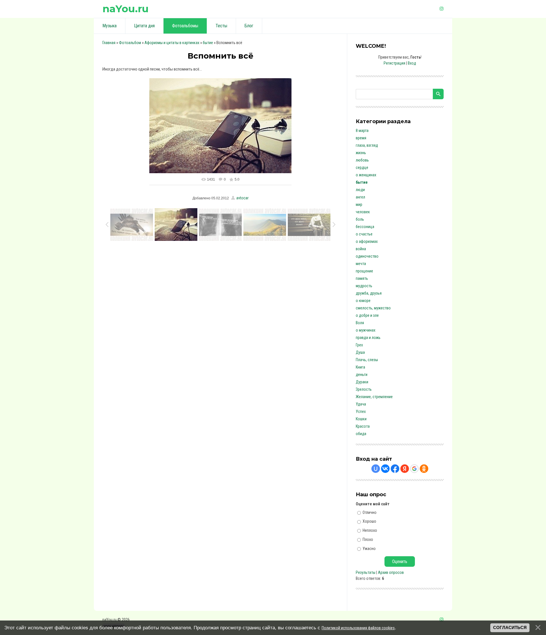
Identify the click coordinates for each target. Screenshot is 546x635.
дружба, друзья (369, 293)
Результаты (365, 572)
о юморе (363, 300)
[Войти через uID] (375, 468)
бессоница (365, 226)
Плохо (368, 539)
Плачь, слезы (367, 359)
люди (360, 189)
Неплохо (370, 530)
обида (361, 433)
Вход (412, 63)
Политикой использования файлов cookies (358, 628)
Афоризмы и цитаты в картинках (171, 42)
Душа (360, 352)
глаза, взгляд (367, 145)
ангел (360, 197)
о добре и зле (367, 315)
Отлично (370, 512)
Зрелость (364, 389)
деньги (361, 374)
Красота (363, 426)
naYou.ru (125, 9)
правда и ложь (368, 337)
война (361, 249)
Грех (359, 345)
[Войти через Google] (414, 468)
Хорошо (369, 521)
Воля (360, 322)
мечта (361, 263)
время (361, 138)
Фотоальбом (130, 42)
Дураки (362, 382)
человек (363, 212)
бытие (208, 42)
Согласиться (510, 627)
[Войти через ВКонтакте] (385, 468)
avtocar (242, 198)
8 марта (362, 130)
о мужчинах (365, 330)
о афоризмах (367, 241)
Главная (108, 42)
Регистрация (394, 63)
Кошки (361, 419)
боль (360, 219)
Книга (360, 367)
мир (359, 204)
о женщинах (366, 175)
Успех (361, 411)
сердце (362, 167)
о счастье (364, 234)
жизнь (361, 152)
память (362, 278)
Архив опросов (391, 572)
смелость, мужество (373, 308)
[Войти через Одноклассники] (424, 468)
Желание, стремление (374, 396)
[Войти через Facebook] (395, 468)
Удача (361, 404)
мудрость (364, 286)
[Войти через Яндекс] (404, 468)
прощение (364, 271)
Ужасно (369, 548)
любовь (362, 160)
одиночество (367, 256)
